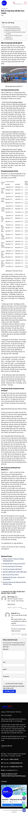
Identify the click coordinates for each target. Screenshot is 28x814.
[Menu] (25, 3)
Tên (4, 662)
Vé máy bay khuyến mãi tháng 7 (12, 569)
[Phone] (24, 794)
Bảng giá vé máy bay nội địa (13, 30)
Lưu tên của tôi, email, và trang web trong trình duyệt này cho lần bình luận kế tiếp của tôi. (13, 686)
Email (5, 669)
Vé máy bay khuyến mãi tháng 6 (12, 566)
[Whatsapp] (24, 806)
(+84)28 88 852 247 (18, 4)
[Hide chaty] (24, 810)
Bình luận (24, 608)
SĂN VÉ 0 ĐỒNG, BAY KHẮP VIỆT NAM (14, 572)
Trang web (6, 676)
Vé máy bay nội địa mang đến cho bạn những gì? (15, 32)
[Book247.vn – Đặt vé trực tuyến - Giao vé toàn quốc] (5, 3)
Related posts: (9, 39)
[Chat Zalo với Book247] (24, 802)
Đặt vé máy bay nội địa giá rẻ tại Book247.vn (14, 36)
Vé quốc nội (4, 8)
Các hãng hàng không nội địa (13, 28)
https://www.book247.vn (18, 625)
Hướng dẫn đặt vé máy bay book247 (14, 563)
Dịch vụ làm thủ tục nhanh (11, 574)
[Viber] (24, 798)
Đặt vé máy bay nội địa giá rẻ (11, 27)
